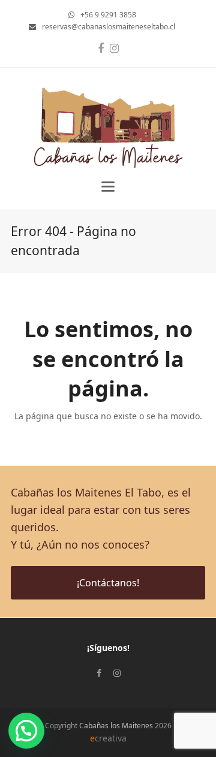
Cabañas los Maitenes (116, 725)
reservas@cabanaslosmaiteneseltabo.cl (108, 27)
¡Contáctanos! (108, 582)
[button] (108, 186)
